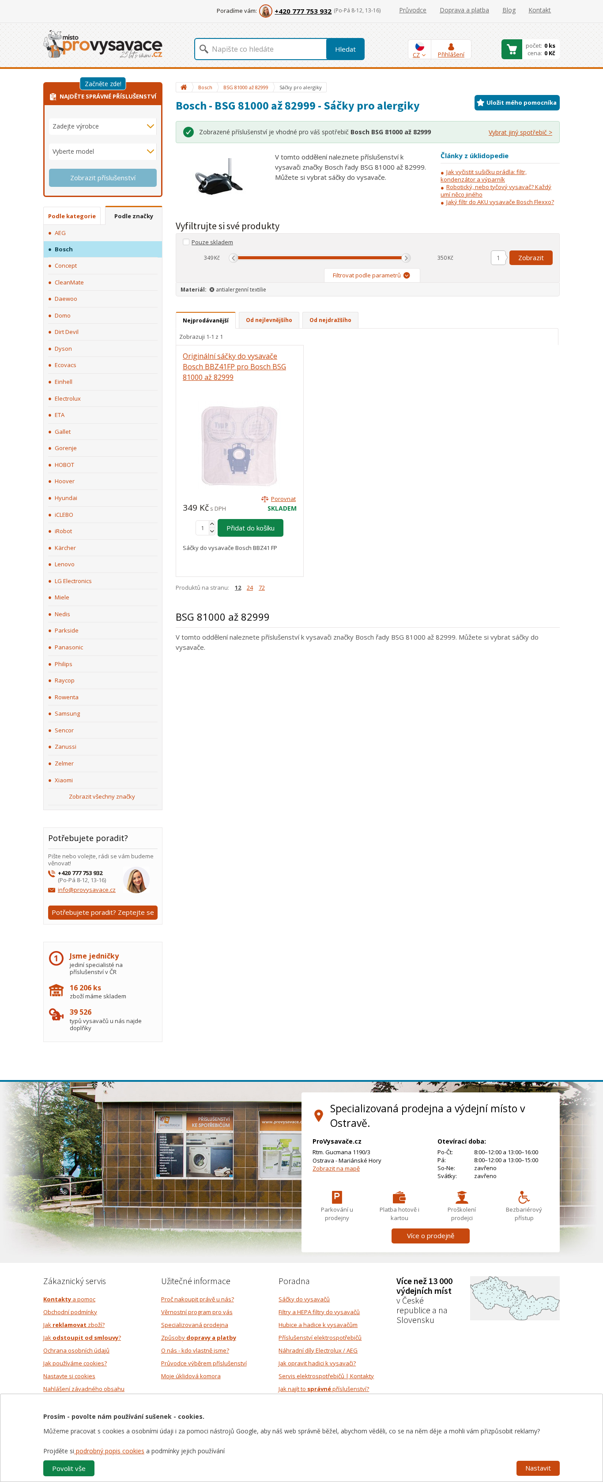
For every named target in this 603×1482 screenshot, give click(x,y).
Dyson (63, 348)
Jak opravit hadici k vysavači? (317, 1363)
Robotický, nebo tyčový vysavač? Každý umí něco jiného (496, 190)
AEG (60, 233)
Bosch (64, 249)
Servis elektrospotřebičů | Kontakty (326, 1376)
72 (262, 587)
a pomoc (69, 1299)
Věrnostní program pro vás (197, 1312)
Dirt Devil (67, 332)
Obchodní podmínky (70, 1312)
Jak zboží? (74, 1325)
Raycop (65, 680)
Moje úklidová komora (191, 1376)
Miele (62, 597)
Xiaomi (64, 780)
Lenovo (65, 564)
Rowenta (67, 697)
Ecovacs (65, 365)
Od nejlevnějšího (269, 320)
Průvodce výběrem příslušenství (204, 1363)
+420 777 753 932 (303, 11)
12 (238, 587)
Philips (63, 664)
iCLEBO (64, 515)
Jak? (82, 1338)
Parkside (67, 630)
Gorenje (66, 448)
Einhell (63, 382)
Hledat (345, 49)
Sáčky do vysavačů (304, 1299)
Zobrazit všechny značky (102, 796)
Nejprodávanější (206, 320)
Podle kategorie (72, 216)
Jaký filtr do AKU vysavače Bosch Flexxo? (500, 202)
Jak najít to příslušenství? (324, 1389)
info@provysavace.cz (87, 890)
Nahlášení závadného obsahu (83, 1389)
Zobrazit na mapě (336, 1168)
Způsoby (198, 1338)
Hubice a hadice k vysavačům (318, 1325)
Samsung (67, 713)
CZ (416, 55)
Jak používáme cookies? (75, 1363)
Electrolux (68, 398)
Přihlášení (451, 54)
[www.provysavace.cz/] (102, 43)
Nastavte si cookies (69, 1376)
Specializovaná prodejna (194, 1325)
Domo (63, 315)
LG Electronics (73, 581)
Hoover (65, 481)
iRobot (63, 531)
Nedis (62, 614)
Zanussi (65, 746)
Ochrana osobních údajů (76, 1350)
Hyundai (66, 498)
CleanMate (69, 282)
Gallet (63, 432)
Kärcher (65, 548)
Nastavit (538, 1467)
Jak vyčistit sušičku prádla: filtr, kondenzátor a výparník (484, 175)
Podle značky (133, 216)
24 (250, 587)
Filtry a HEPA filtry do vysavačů (319, 1312)
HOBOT (64, 465)
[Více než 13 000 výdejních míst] (515, 1298)
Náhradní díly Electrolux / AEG (318, 1350)
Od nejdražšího (330, 320)
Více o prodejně (430, 1235)
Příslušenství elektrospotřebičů (320, 1338)
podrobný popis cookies (109, 1451)
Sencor (64, 730)
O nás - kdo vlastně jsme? (195, 1350)
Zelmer (64, 763)
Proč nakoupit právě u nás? (197, 1299)
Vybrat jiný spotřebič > (520, 132)
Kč (217, 258)
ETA (59, 415)
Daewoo (66, 299)
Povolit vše (69, 1468)
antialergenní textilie (241, 289)
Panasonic (69, 647)
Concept (66, 265)
